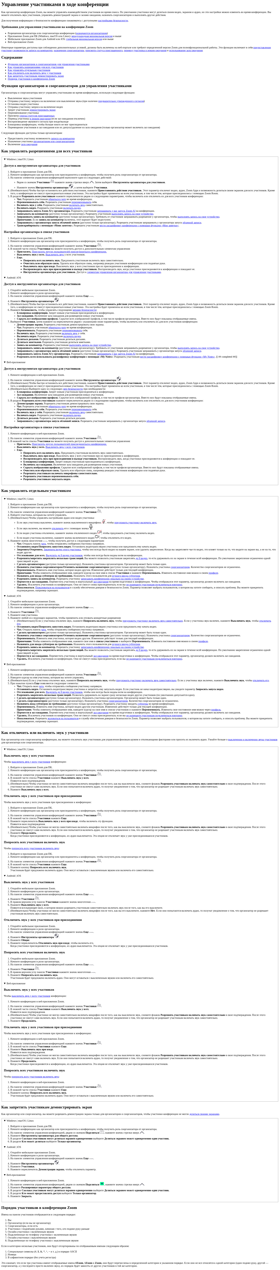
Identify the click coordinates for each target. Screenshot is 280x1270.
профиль (216, 709)
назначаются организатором (91, 33)
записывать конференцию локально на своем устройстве (112, 578)
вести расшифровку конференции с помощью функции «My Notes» (177, 356)
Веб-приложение (16, 362)
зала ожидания (29, 144)
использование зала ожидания (186, 50)
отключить (58, 528)
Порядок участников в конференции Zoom (31, 78)
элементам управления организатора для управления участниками (124, 272)
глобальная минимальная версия (84, 39)
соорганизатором (180, 567)
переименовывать (81, 202)
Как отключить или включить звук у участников (34, 73)
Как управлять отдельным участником (29, 70)
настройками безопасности (113, 20)
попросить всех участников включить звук (35, 848)
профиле (213, 573)
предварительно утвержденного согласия (121, 101)
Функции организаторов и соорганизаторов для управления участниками (49, 64)
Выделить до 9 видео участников (64, 555)
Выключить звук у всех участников (65, 447)
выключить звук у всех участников (31, 761)
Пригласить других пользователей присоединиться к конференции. (69, 251)
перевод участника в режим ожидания (145, 50)
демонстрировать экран (42, 109)
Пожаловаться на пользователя (52, 587)
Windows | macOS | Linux (20, 159)
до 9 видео (141, 558)
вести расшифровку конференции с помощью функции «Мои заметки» (139, 225)
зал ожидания (100, 581)
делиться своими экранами (204, 1114)
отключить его (261, 680)
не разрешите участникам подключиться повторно (154, 584)
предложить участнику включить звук (135, 522)
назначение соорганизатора (69, 50)
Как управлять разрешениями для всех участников (36, 67)
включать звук (77, 205)
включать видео (72, 208)
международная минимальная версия (91, 36)
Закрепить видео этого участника (62, 549)
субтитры (143, 703)
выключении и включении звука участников (252, 739)
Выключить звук (55, 254)
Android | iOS (14, 277)
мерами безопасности (84, 310)
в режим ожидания (40, 118)
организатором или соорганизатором (53, 141)
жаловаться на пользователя (63, 718)
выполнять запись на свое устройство (132, 213)
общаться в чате (57, 199)
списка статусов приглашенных (37, 115)
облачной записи (192, 222)
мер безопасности (73, 388)
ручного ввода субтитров (126, 575)
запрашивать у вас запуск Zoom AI (116, 211)
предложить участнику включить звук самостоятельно (153, 620)
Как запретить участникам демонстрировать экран (36, 76)
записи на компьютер (63, 138)
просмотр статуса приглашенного (104, 50)
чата (43, 543)
